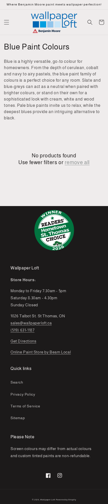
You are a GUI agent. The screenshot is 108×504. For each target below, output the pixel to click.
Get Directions (23, 341)
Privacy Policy (22, 394)
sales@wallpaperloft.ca (31, 323)
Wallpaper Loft (47, 499)
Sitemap (17, 418)
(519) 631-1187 (22, 330)
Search (16, 382)
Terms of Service (25, 406)
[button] (6, 22)
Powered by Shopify (66, 499)
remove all (77, 162)
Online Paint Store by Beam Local (40, 352)
